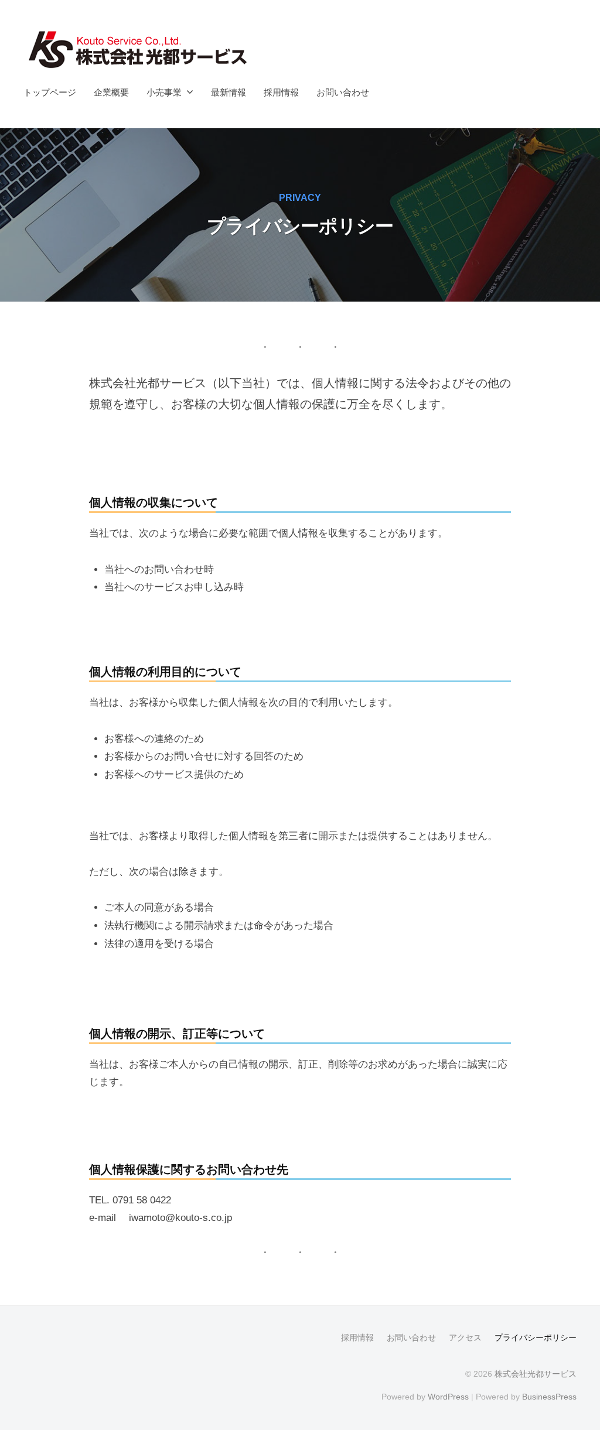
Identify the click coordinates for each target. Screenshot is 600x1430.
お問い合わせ (342, 92)
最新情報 (228, 92)
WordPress (448, 1396)
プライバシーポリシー (536, 1337)
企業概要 (111, 92)
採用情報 (281, 92)
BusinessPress (549, 1396)
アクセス (465, 1337)
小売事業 (164, 92)
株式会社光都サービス (536, 1373)
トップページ (49, 92)
